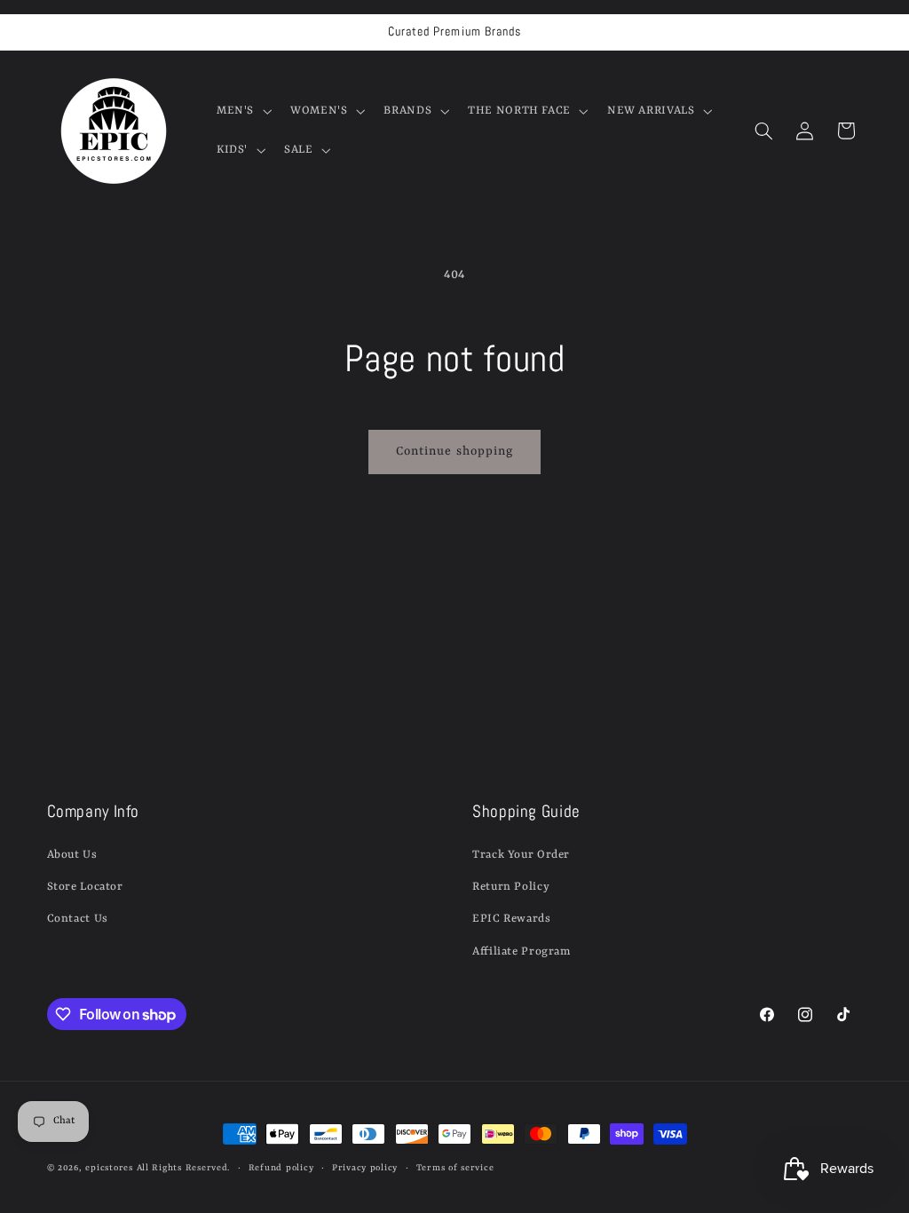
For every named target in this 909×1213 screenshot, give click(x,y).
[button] (242, 111)
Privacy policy (365, 1168)
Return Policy (510, 886)
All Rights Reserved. (184, 1168)
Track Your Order (521, 854)
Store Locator (85, 886)
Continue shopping (454, 451)
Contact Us (77, 918)
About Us (72, 854)
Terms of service (455, 1168)
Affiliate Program (521, 951)
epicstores (108, 1168)
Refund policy (281, 1168)
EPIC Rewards (511, 918)
